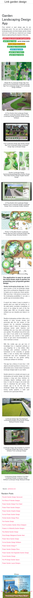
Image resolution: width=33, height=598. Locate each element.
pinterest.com (12, 489)
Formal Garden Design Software (11, 542)
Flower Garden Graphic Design (11, 511)
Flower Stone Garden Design (10, 539)
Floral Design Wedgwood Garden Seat (13, 535)
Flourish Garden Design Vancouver (12, 497)
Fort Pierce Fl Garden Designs (11, 500)
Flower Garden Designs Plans (11, 549)
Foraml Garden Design (8, 556)
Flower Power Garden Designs (11, 507)
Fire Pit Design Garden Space (11, 560)
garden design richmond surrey (16, 47)
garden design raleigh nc (16, 52)
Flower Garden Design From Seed (12, 504)
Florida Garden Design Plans (10, 518)
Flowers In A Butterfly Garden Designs (13, 528)
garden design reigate (10, 41)
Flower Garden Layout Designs (11, 563)
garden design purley (16, 49)
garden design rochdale (16, 55)
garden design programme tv (16, 44)
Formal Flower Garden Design (11, 514)
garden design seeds (23, 41)
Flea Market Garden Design (10, 532)
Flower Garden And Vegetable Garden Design (15, 553)
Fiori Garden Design (8, 521)
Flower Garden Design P (9, 546)
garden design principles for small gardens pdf (16, 38)
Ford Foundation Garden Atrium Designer (14, 525)
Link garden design (16, 1)
